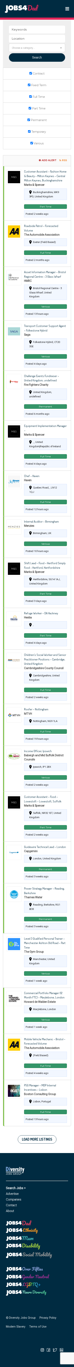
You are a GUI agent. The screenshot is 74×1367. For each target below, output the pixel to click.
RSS (64, 160)
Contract (38, 73)
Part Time (38, 108)
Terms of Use (37, 1326)
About (10, 1211)
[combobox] (37, 48)
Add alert (49, 160)
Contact (11, 1205)
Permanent (38, 120)
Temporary (38, 132)
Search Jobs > (16, 1188)
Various (38, 143)
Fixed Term (38, 85)
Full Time (38, 97)
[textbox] (37, 48)
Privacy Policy (47, 1317)
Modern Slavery (15, 1326)
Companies (13, 1199)
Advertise (12, 1194)
